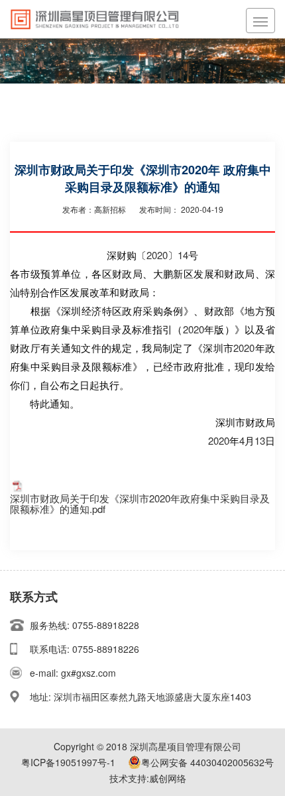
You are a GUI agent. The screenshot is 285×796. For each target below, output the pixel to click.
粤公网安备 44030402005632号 (207, 762)
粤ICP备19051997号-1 (68, 762)
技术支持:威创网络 (147, 778)
